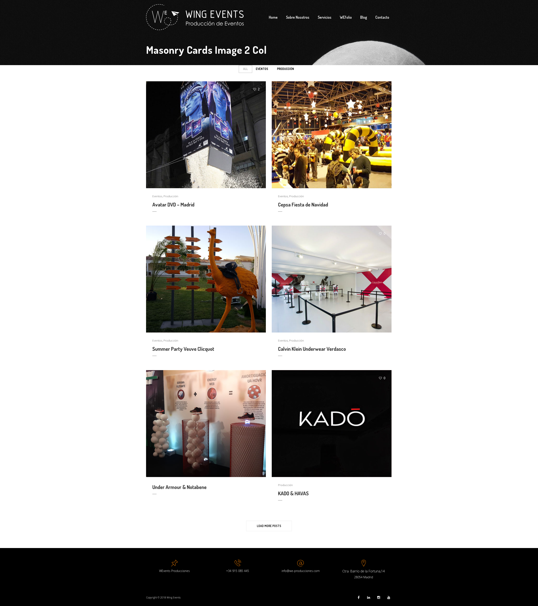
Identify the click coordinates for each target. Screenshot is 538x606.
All (245, 69)
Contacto (382, 17)
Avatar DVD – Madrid (173, 204)
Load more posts (269, 526)
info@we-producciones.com (301, 571)
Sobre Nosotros (297, 17)
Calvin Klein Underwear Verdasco (312, 349)
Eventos (262, 69)
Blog (363, 17)
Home (273, 17)
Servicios (324, 17)
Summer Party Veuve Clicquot (183, 349)
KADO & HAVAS (293, 493)
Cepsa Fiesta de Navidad (303, 204)
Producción (285, 69)
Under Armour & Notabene (179, 487)
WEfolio (346, 17)
